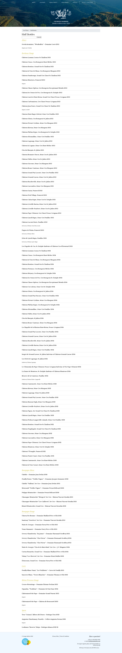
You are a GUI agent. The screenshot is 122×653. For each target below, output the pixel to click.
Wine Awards (64, 2)
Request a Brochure (87, 2)
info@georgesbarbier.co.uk (94, 641)
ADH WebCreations (95, 647)
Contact (75, 2)
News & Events (53, 2)
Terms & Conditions (64, 636)
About (33, 2)
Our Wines (42, 2)
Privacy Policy (55, 636)
